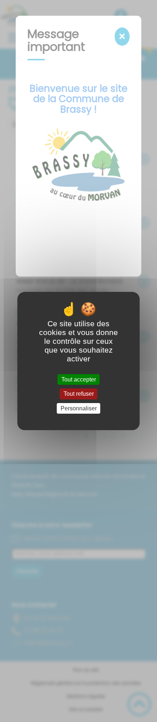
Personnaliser (79, 408)
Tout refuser (79, 394)
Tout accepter (78, 379)
